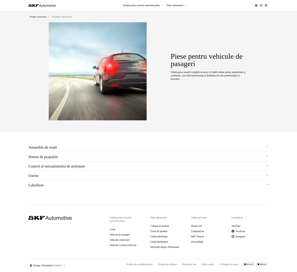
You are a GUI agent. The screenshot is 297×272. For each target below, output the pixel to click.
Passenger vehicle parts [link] (62, 17)
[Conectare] (266, 5)
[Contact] (261, 5)
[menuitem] (143, 5)
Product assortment (38, 17)
